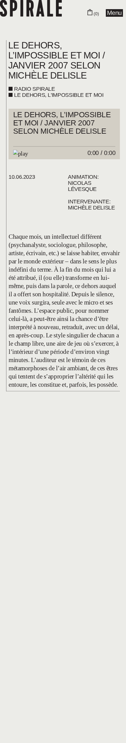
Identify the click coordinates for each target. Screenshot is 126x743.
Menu (114, 12)
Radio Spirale (34, 89)
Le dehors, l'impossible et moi (58, 95)
